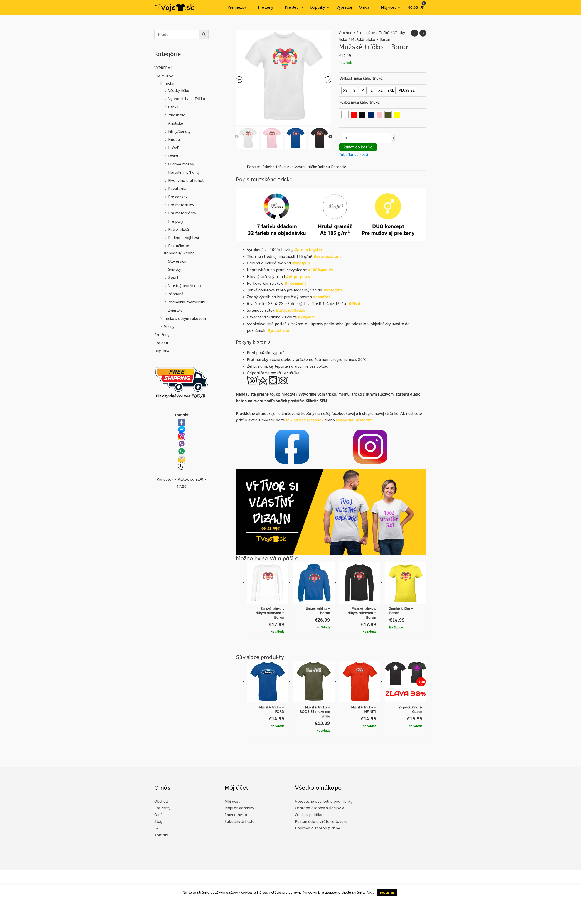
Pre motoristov (181, 205)
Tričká (169, 83)
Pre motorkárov (182, 213)
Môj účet (388, 7)
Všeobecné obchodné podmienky (323, 801)
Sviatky (174, 269)
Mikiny (169, 327)
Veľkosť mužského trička (361, 78)
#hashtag (176, 115)
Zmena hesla (236, 815)
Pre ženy (265, 7)
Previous (236, 137)
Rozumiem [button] (387, 892)
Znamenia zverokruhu (187, 302)
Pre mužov (237, 7)
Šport (173, 277)
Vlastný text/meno (184, 286)
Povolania (177, 189)
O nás (364, 7)
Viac (370, 892)
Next (330, 137)
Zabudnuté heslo (240, 821)
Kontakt (161, 835)
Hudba (174, 140)
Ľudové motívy (181, 164)
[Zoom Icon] (283, 77)
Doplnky (317, 7)
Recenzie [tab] (338, 167)
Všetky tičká (178, 91)
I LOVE (173, 148)
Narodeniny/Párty (183, 172)
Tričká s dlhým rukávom (185, 318)
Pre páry (175, 221)
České (173, 107)
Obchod (345, 33)
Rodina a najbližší (183, 238)
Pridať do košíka (358, 147)
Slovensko (177, 261)
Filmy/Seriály (179, 131)
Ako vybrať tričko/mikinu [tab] (308, 167)
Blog (158, 821)
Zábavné (175, 294)
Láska (173, 156)
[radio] (345, 90)
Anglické (175, 123)
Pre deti (291, 7)
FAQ (157, 828)
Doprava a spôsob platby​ (317, 828)
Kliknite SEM (316, 401)
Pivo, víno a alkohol (186, 180)
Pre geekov (178, 197)
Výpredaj (344, 7)
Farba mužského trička (360, 102)
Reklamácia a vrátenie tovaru (321, 821)
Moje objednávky (239, 808)
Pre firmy (162, 808)
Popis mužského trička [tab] (266, 167)
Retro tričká (178, 229)
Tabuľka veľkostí (353, 154)
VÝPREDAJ (163, 68)
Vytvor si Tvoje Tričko (186, 99)
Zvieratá (175, 310)
